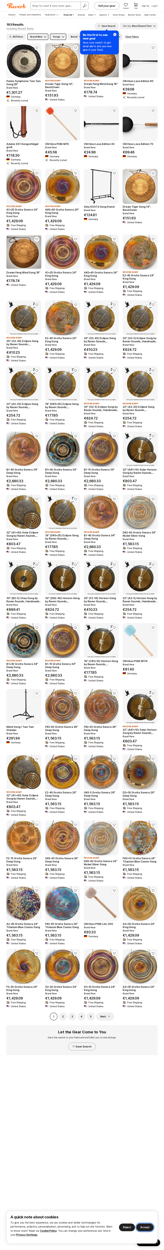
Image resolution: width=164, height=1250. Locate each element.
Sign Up (145, 5)
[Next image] (114, 186)
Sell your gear (106, 5)
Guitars (12, 14)
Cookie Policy (48, 1230)
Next (103, 1016)
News (91, 14)
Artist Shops (119, 14)
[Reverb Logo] (16, 6)
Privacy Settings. (27, 1234)
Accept (145, 1227)
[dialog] (82, 1227)
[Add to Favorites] (36, 47)
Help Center (150, 14)
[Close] (115, 34)
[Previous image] (88, 186)
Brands (81, 14)
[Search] (84, 6)
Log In (155, 5)
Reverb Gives (134, 14)
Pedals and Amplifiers (30, 14)
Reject (127, 1227)
